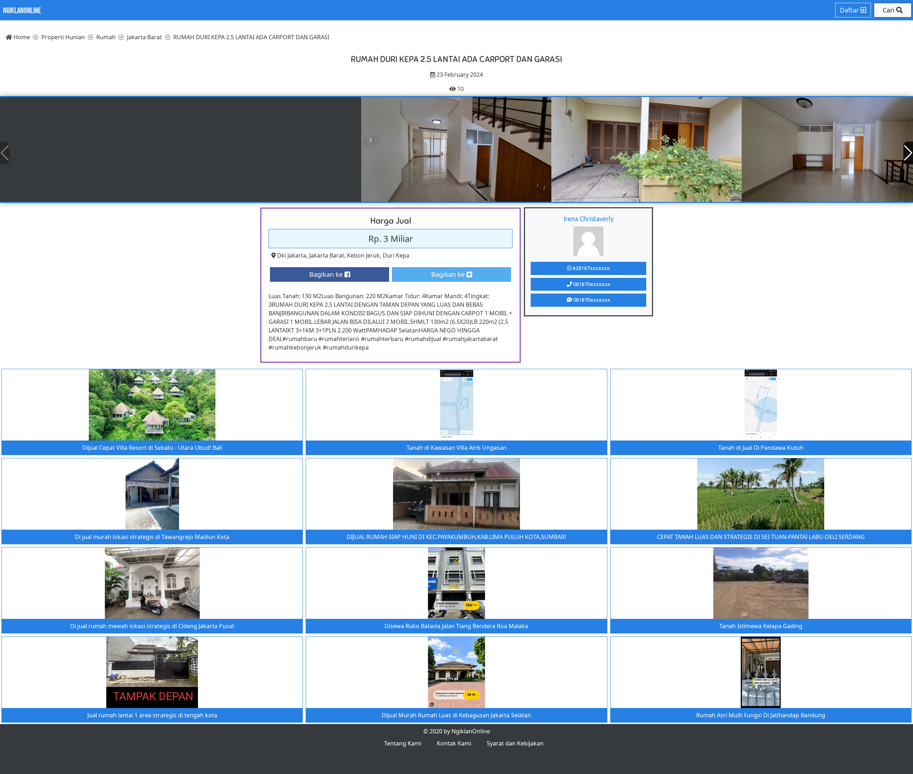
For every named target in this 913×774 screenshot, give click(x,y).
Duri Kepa (396, 255)
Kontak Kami (454, 743)
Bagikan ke (327, 274)
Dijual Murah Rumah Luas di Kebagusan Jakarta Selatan (456, 715)
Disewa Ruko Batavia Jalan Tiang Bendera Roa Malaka (456, 626)
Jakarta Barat (326, 255)
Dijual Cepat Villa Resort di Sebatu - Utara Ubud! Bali (152, 448)
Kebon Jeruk (363, 255)
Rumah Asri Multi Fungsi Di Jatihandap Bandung (760, 715)
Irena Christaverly (588, 218)
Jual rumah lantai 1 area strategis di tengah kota (152, 715)
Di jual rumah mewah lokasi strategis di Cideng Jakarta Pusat (152, 626)
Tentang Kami (402, 743)
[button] (908, 153)
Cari (889, 10)
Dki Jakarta (291, 255)
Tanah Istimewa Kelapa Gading (760, 626)
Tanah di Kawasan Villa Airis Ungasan (456, 448)
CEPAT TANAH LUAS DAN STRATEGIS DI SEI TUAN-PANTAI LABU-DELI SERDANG (761, 537)
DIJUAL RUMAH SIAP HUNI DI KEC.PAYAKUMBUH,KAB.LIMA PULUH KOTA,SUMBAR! (456, 537)
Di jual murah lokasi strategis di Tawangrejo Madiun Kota (152, 537)
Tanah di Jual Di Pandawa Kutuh (761, 448)
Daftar (850, 10)
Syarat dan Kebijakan (515, 743)
